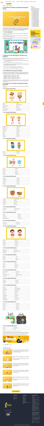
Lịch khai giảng (31, 1)
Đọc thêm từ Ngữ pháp (16, 391)
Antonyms (7, 33)
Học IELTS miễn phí (26, 1)
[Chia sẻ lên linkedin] (9, 344)
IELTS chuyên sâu (24, 398)
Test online (17, 1)
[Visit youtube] (8, 410)
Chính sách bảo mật (15, 397)
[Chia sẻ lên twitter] (11, 344)
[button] (9, 3)
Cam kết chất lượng (15, 398)
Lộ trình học (21, 1)
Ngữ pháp (10, 5)
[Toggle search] (5, 3)
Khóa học (13, 1)
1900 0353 (9, 412)
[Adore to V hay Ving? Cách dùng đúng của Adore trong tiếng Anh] (7, 372)
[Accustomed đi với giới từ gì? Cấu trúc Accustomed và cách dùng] (7, 385)
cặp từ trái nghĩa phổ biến (8, 86)
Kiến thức (35, 1)
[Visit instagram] (7, 410)
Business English (24, 401)
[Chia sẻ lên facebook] (5, 344)
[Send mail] (10, 410)
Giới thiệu (10, 1)
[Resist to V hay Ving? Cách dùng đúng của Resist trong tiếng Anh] (7, 351)
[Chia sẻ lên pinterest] (7, 344)
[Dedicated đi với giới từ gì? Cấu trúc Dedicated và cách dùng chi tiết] (7, 379)
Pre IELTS (24, 397)
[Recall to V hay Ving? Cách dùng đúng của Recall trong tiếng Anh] (7, 365)
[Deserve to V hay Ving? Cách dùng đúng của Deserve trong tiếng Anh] (7, 358)
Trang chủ (6, 1)
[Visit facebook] (5, 410)
